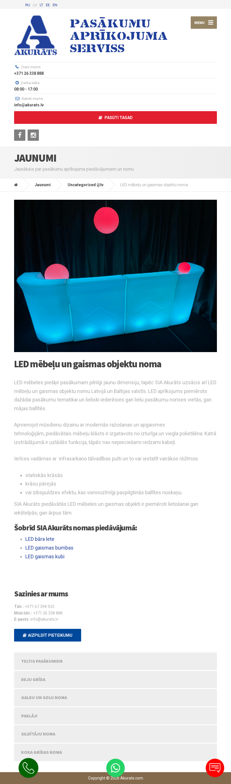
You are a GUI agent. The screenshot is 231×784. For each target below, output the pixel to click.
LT (41, 5)
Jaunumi (43, 185)
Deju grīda (33, 679)
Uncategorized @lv (85, 185)
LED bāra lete (39, 539)
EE (48, 5)
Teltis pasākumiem (42, 661)
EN (55, 5)
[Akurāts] (20, 184)
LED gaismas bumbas (49, 548)
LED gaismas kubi (45, 556)
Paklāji (29, 716)
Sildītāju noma (38, 734)
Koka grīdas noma (41, 752)
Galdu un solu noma (44, 697)
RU (27, 5)
